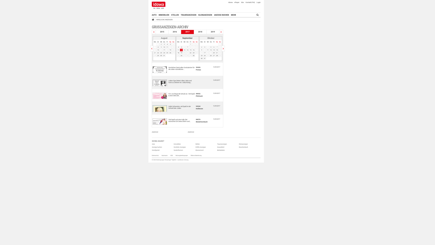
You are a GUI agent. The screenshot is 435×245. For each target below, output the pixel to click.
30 (161, 55)
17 (164, 50)
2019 (213, 32)
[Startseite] (154, 20)
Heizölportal (156, 150)
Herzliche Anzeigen (164, 20)
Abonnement (199, 150)
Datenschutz (155, 155)
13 (184, 50)
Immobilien (164, 15)
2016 (175, 32)
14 (187, 50)
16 (193, 50)
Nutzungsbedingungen (182, 155)
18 (178, 53)
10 (164, 47)
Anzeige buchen (221, 15)
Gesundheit (220, 147)
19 (170, 50)
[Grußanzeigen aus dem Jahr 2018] (221, 32)
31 (164, 55)
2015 (162, 32)
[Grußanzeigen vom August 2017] (151, 48)
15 (158, 50)
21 (155, 53)
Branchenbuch (243, 147)
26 (170, 53)
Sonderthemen (178, 150)
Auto (154, 15)
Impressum (165, 155)
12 (181, 50)
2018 (200, 32)
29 (158, 55)
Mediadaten (221, 150)
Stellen (175, 15)
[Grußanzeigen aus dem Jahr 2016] (154, 32)
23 (161, 53)
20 (214, 53)
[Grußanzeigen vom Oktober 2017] (223, 48)
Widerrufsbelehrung (196, 155)
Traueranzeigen (188, 15)
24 (164, 53)
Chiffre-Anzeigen (200, 147)
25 (167, 53)
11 (167, 47)
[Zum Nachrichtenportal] (158, 5)
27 (214, 55)
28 (217, 55)
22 (158, 53)
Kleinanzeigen (205, 15)
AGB (171, 155)
